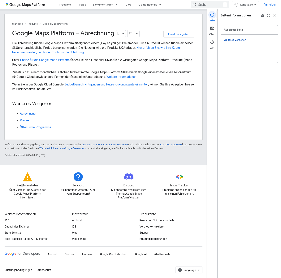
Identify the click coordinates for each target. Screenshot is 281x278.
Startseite (17, 23)
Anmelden (270, 4)
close (275, 15)
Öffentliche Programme (35, 127)
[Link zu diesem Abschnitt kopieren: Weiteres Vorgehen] (56, 104)
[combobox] (210, 4)
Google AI (141, 254)
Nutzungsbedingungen (153, 238)
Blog (129, 4)
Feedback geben (179, 34)
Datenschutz (43, 269)
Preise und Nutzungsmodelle (157, 220)
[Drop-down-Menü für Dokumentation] (117, 4)
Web (74, 232)
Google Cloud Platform (114, 254)
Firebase (87, 254)
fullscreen (268, 15)
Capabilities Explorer (17, 226)
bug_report (262, 15)
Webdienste (79, 238)
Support (144, 232)
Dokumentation (103, 4)
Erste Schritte (13, 232)
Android (77, 220)
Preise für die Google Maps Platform (45, 60)
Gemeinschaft (147, 4)
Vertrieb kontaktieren (152, 226)
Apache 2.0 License (171, 144)
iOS (74, 226)
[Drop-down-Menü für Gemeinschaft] (161, 4)
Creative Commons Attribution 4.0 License (105, 144)
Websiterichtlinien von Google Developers (62, 148)
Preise (82, 4)
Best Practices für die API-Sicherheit (26, 238)
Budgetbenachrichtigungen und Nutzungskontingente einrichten (106, 84)
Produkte (65, 4)
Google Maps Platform (55, 23)
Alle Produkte (162, 254)
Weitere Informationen (121, 77)
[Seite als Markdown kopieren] (131, 33)
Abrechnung (28, 113)
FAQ (7, 220)
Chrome (70, 254)
